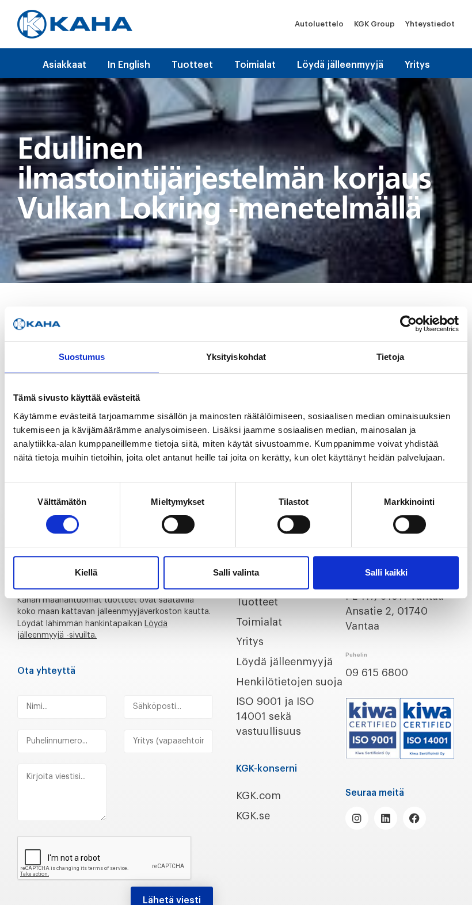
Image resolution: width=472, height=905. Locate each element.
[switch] (178, 524)
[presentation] (104, 858)
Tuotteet (192, 65)
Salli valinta (236, 572)
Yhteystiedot (430, 24)
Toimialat (255, 65)
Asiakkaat (64, 65)
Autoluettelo (319, 24)
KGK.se (253, 816)
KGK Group (374, 24)
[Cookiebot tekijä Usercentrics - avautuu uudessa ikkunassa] (408, 323)
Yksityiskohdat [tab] (236, 357)
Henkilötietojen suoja (289, 682)
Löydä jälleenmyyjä (340, 65)
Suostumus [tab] (82, 357)
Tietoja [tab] (390, 357)
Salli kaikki (386, 572)
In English (129, 65)
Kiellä (86, 572)
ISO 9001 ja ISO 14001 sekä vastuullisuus (275, 716)
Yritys (417, 65)
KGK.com (258, 796)
